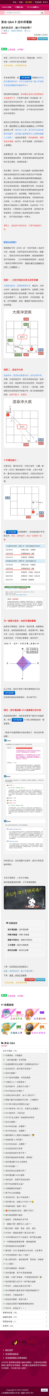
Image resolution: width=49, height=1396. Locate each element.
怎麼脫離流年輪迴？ (13, 1188)
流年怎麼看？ (11, 1073)
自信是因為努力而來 (13, 1148)
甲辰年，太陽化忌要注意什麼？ (18, 1286)
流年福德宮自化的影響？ (15, 1246)
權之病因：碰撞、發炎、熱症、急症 (20, 1228)
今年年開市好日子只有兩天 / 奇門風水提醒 (23, 1237)
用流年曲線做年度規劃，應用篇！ (19, 1157)
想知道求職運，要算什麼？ (16, 1299)
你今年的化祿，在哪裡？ (15, 1144)
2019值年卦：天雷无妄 (15, 1113)
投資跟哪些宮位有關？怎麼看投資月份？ (22, 1064)
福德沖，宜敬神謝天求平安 (16, 1219)
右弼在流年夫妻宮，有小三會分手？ (20, 1095)
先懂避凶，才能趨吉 (13, 1055)
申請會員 (38, 2)
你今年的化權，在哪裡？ (15, 1126)
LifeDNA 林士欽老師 (18, 61)
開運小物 (19, 7)
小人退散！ (10, 1263)
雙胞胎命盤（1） (10, 1321)
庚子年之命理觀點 (13, 1193)
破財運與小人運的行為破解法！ (22, 126)
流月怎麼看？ (11, 1122)
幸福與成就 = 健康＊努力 (15, 1206)
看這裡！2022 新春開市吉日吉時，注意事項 (23, 1250)
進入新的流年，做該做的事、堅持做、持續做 (24, 1259)
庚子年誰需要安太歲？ (14, 1184)
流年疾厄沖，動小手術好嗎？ (17, 1197)
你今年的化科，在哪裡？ (15, 1130)
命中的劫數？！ (12, 1166)
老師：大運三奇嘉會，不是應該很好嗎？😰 (23, 1277)
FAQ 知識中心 (34, 7)
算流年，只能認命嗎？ (14, 1295)
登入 (46, 2)
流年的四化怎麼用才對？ (15, 1170)
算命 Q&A (9, 1043)
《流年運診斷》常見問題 (15, 1059)
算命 (15, 2)
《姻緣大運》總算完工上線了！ (18, 1224)
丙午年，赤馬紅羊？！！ (15, 1308)
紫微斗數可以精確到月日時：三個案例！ (22, 1099)
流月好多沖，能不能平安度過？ (18, 1068)
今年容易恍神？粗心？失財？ (17, 1255)
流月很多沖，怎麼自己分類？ (17, 1086)
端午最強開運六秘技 (13, 1215)
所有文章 (42, 39)
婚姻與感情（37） (10, 1317)
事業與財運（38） (10, 1312)
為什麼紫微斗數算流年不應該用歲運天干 (22, 1290)
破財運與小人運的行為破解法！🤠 (19, 1135)
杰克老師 (37, 35)
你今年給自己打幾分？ (14, 1090)
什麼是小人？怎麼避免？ (15, 1082)
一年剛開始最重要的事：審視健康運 (20, 1241)
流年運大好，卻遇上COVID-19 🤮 (19, 1201)
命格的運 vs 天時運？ (14, 1139)
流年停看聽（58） (10, 1050)
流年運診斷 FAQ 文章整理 (16, 1161)
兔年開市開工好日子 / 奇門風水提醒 (20, 1281)
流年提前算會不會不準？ (15, 1153)
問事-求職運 (18, 934)
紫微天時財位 (20, 939)
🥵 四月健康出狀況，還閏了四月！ (20, 1210)
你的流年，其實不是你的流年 (17, 1179)
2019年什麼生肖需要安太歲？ (18, 1104)
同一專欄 (31, 39)
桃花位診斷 (18, 950)
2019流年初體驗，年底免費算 (18, 1077)
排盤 (21, 2)
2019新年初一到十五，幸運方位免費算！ (22, 1108)
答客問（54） (8, 1326)
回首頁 (44, 1390)
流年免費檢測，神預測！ (15, 1268)
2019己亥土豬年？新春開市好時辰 (19, 1117)
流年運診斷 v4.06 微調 (14, 1175)
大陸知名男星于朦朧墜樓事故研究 (19, 1303)
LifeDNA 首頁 (6, 7)
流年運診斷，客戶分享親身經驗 (18, 1272)
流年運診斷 (25, 77)
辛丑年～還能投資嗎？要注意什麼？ (20, 1232)
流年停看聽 (24, 22)
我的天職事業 (18, 945)
